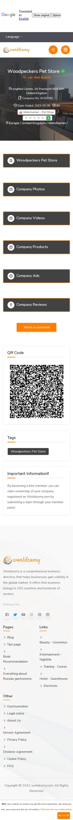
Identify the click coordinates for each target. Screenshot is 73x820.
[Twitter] (15, 614)
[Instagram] (31, 614)
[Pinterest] (39, 614)
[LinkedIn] (48, 614)
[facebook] (7, 615)
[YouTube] (23, 614)
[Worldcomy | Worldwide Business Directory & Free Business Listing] (16, 45)
